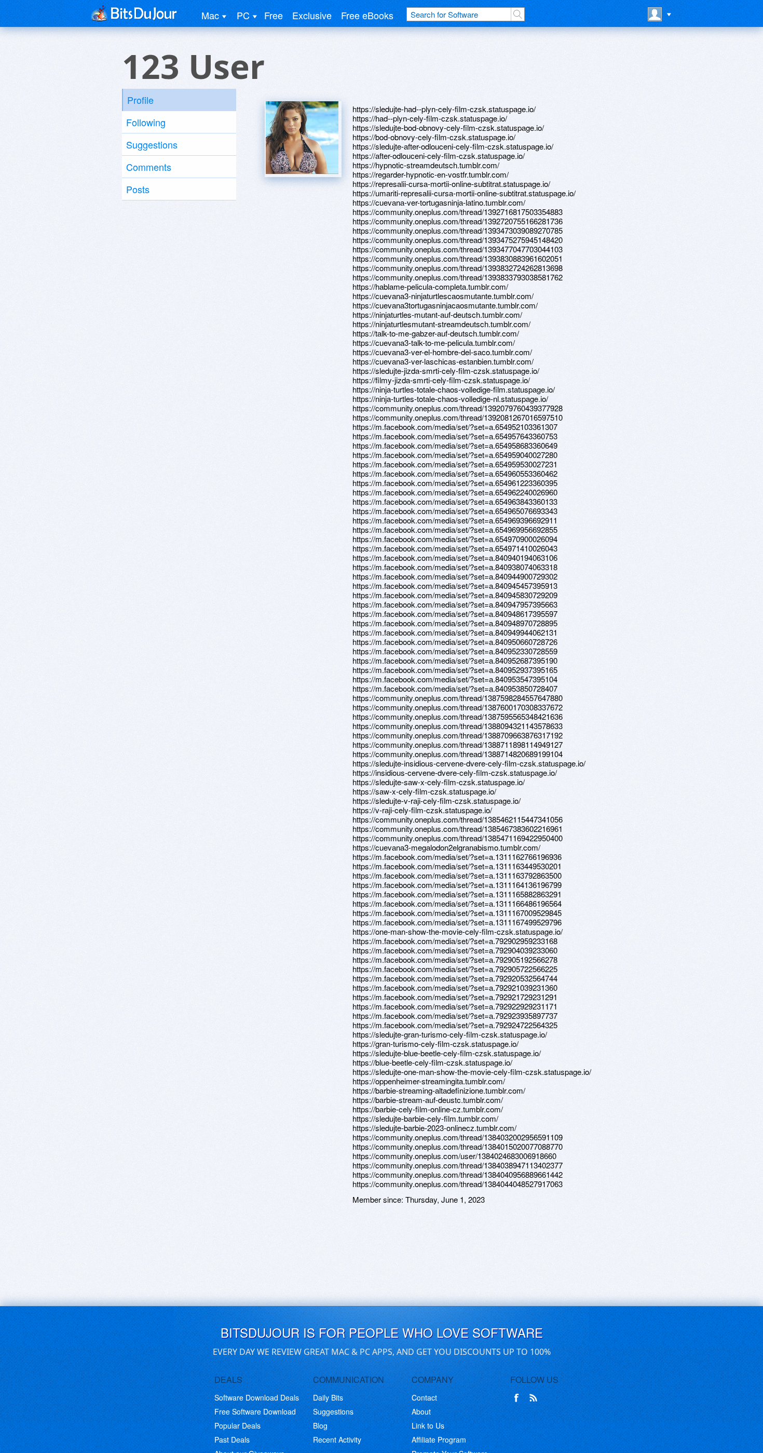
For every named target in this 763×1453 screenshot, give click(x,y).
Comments (148, 166)
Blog (320, 1425)
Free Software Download (255, 1411)
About (421, 1411)
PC (243, 15)
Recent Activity (337, 1439)
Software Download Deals (256, 1397)
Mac (210, 15)
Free (273, 15)
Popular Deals (237, 1425)
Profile (140, 99)
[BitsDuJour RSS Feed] (535, 1398)
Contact (424, 1397)
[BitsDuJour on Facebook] (518, 1398)
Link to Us (428, 1425)
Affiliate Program (439, 1439)
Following (146, 122)
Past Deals (232, 1439)
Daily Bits (328, 1397)
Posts (137, 189)
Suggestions (152, 144)
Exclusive (312, 15)
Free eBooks (367, 15)
